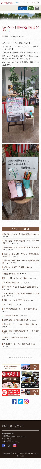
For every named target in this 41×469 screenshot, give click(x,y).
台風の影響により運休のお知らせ (16, 320)
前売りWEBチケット (23, 8)
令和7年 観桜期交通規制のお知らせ (17, 337)
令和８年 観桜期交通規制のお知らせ (17, 267)
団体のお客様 (31, 8)
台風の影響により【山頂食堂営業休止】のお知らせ (20, 248)
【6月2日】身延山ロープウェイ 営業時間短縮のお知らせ (20, 261)
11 (31, 357)
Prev (4, 294)
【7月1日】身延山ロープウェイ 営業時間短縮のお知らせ (20, 255)
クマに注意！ (8, 304)
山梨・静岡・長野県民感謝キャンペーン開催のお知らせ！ (20, 242)
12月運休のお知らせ (11, 315)
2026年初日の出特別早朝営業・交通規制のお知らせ (20, 294)
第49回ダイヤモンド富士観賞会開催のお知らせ (21, 234)
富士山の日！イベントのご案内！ (16, 278)
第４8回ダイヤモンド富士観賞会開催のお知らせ (20, 288)
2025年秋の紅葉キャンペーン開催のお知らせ (20, 309)
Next (36, 294)
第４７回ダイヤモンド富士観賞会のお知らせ (20, 324)
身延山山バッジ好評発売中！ (14, 300)
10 (28, 357)
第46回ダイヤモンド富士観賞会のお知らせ (19, 344)
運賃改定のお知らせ (11, 273)
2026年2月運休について (12, 282)
